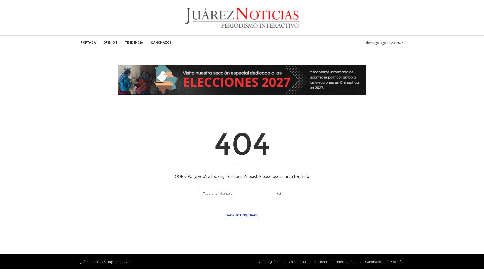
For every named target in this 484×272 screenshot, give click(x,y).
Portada (88, 42)
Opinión (110, 42)
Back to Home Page (242, 215)
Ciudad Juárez (269, 261)
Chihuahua (297, 261)
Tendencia (134, 42)
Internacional (346, 261)
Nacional (321, 261)
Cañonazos (161, 42)
